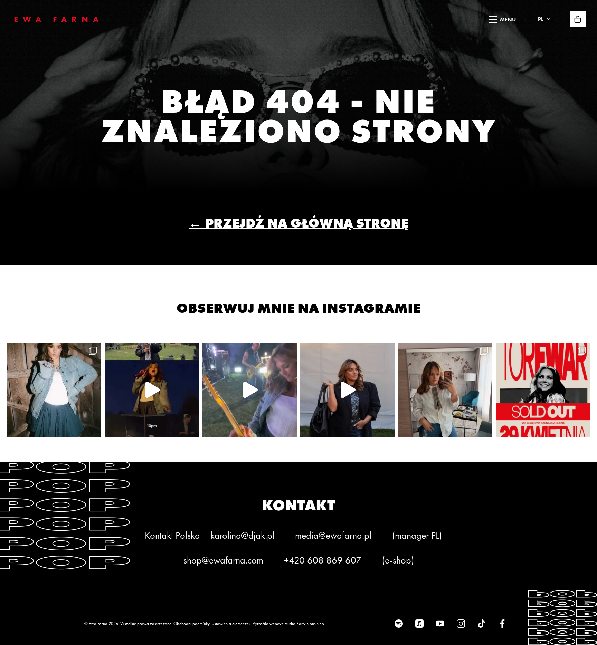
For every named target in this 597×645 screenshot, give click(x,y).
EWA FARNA (58, 19)
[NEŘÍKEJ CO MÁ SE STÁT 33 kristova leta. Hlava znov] (445, 390)
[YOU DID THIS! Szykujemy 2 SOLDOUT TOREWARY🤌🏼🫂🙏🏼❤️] (543, 390)
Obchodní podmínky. (191, 623)
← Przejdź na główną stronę (298, 223)
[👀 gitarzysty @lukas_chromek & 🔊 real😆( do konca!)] (249, 390)
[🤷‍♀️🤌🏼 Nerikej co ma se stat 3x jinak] (152, 390)
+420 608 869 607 (322, 560)
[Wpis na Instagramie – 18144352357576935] (54, 390)
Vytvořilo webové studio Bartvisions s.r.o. (289, 623)
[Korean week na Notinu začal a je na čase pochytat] (347, 390)
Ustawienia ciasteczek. (231, 623)
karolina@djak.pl (242, 535)
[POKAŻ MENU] (493, 19)
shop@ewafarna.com (223, 560)
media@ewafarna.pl (333, 535)
